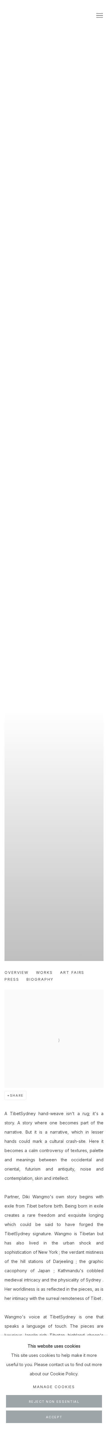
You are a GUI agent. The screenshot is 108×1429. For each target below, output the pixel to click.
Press (11, 979)
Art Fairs (72, 972)
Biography (40, 979)
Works (44, 972)
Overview (16, 972)
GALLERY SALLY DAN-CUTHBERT (19, 16)
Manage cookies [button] (54, 1387)
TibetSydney (54, 492)
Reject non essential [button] (54, 1401)
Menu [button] (99, 15)
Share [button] (17, 1095)
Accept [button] (54, 1417)
